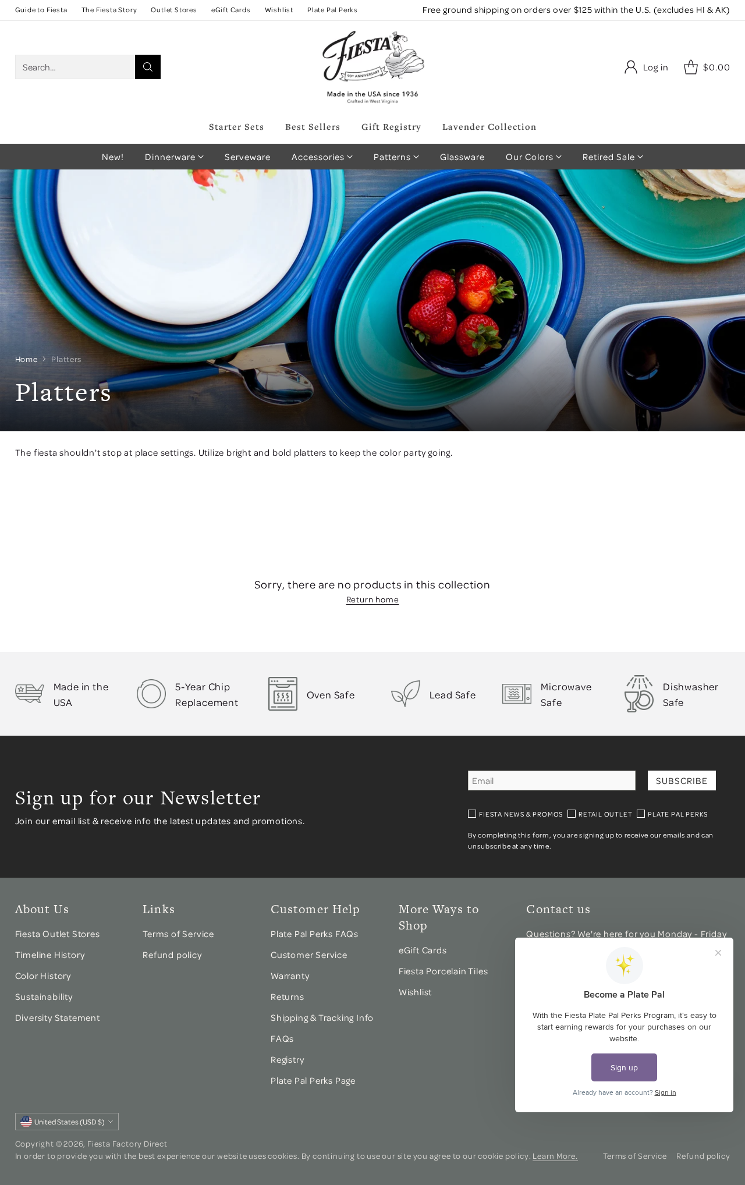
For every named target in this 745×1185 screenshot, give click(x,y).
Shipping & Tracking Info (322, 1017)
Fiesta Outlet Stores (57, 933)
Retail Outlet (605, 814)
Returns (287, 996)
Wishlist (415, 992)
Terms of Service (178, 933)
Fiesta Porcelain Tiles (443, 971)
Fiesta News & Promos (521, 814)
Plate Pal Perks (678, 814)
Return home (372, 599)
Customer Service (309, 954)
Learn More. (555, 1156)
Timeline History (51, 954)
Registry (287, 1059)
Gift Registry (391, 126)
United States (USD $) (69, 1121)
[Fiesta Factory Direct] (372, 67)
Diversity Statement (57, 1017)
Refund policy (172, 954)
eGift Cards (423, 950)
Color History (43, 975)
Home (26, 359)
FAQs (282, 1038)
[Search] (148, 67)
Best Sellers (312, 126)
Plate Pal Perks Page (313, 1080)
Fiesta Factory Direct (127, 1143)
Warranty (290, 975)
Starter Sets (236, 126)
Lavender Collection (489, 126)
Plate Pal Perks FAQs (315, 933)
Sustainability (44, 996)
